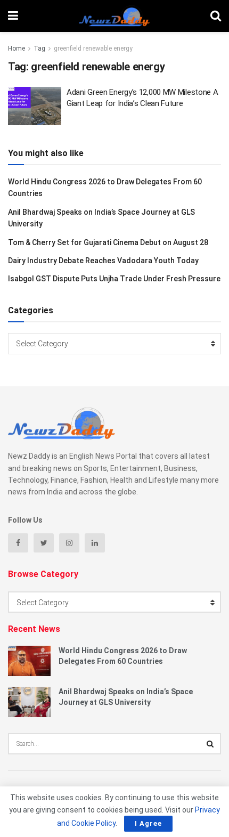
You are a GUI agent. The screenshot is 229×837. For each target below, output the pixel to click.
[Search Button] (210, 743)
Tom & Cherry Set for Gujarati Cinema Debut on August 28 (108, 242)
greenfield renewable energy (93, 48)
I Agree (148, 823)
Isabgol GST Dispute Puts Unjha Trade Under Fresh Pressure (114, 278)
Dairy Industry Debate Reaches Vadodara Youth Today (103, 260)
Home (16, 48)
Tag (39, 48)
